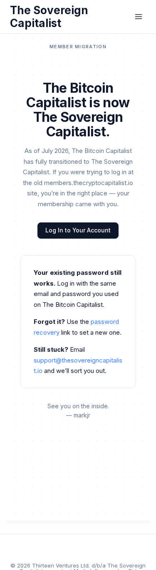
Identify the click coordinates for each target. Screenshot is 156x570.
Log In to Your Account (77, 230)
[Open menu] (138, 16)
